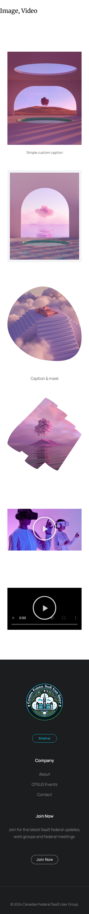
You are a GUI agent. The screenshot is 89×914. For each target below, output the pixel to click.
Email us (44, 738)
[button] (44, 529)
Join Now (44, 859)
